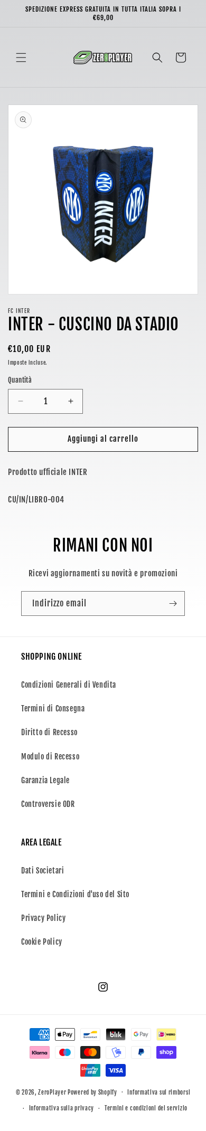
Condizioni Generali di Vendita (68, 684)
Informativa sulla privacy (62, 1108)
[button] (21, 57)
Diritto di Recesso (49, 732)
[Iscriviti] (172, 603)
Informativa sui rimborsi (158, 1092)
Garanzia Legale (45, 780)
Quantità (20, 380)
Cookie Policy (41, 941)
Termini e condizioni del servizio (146, 1108)
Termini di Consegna (53, 708)
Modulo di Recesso (50, 756)
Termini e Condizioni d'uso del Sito (75, 894)
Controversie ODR (48, 804)
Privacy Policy (43, 918)
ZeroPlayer (52, 1092)
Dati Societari (42, 870)
